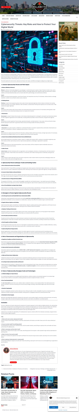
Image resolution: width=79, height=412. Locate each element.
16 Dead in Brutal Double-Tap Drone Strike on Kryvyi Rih (68, 59)
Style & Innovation (66, 15)
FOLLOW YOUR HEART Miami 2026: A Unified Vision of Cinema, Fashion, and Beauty (28, 392)
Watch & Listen (5, 19)
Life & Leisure (34, 15)
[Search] (77, 17)
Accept (53, 407)
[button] (76, 398)
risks (11, 365)
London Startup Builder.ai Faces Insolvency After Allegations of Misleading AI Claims (48, 392)
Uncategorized (61, 80)
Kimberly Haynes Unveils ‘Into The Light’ (65, 54)
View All (23, 404)
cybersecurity (7, 365)
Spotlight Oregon (10, 15)
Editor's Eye (61, 69)
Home (3, 15)
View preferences (73, 407)
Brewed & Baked (49, 15)
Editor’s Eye (18, 15)
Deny (63, 407)
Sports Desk (57, 15)
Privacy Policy (61, 410)
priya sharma (4, 29)
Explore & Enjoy (26, 15)
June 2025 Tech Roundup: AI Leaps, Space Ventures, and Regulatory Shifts (9, 392)
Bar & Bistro (41, 15)
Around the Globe (14, 19)
